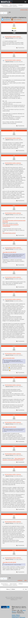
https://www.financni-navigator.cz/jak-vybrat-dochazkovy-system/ (14, 459)
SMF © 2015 (12, 597)
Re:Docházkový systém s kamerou (13, 36)
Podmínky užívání (15, 616)
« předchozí (22, 9)
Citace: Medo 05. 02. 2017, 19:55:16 (9, 426)
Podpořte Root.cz (15, 617)
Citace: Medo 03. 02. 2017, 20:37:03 (9, 562)
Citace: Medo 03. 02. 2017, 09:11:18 (9, 252)
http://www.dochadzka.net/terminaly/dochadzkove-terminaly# (15, 221)
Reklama (18, 615)
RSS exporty (22, 617)
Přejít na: (8, 589)
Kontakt (13, 615)
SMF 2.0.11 (7, 597)
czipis (14, 22)
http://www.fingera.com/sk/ (9, 233)
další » (26, 9)
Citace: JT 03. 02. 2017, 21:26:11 (9, 358)
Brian (21, 598)
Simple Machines (19, 597)
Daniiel (12, 598)
